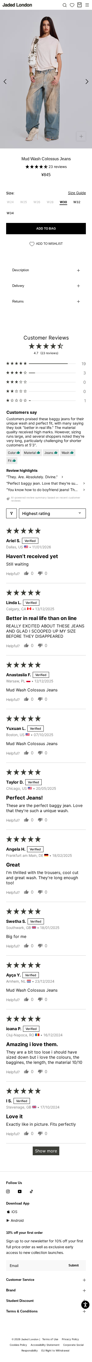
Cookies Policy (18, 1344)
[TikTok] (31, 1191)
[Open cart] (79, 5)
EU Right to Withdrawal (55, 1350)
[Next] (87, 81)
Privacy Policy (70, 1339)
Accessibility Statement (45, 1344)
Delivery (18, 286)
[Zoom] (81, 136)
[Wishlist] (72, 5)
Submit (73, 1265)
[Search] (64, 5)
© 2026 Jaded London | (26, 1339)
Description (20, 270)
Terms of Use (50, 1339)
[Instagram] (8, 1191)
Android (17, 1220)
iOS (14, 1211)
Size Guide (77, 193)
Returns (18, 301)
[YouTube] (19, 1191)
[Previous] (5, 81)
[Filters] (11, 513)
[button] (37, 166)
